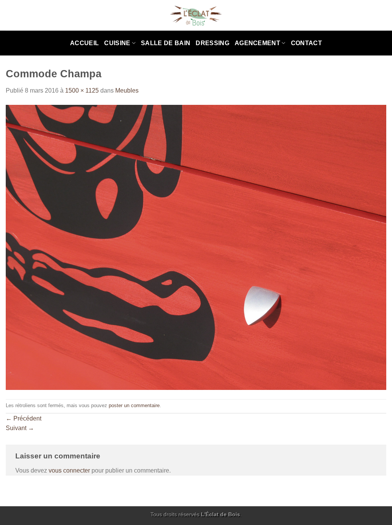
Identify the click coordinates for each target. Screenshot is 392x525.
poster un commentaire (134, 405)
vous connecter (69, 470)
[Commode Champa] (196, 247)
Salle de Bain (165, 43)
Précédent (23, 418)
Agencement (257, 43)
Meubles (127, 90)
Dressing (212, 43)
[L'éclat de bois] (196, 15)
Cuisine (117, 43)
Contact (306, 43)
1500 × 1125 (82, 90)
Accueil (84, 43)
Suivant (20, 428)
